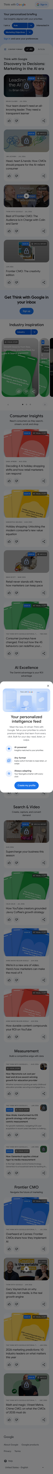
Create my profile (26, 785)
